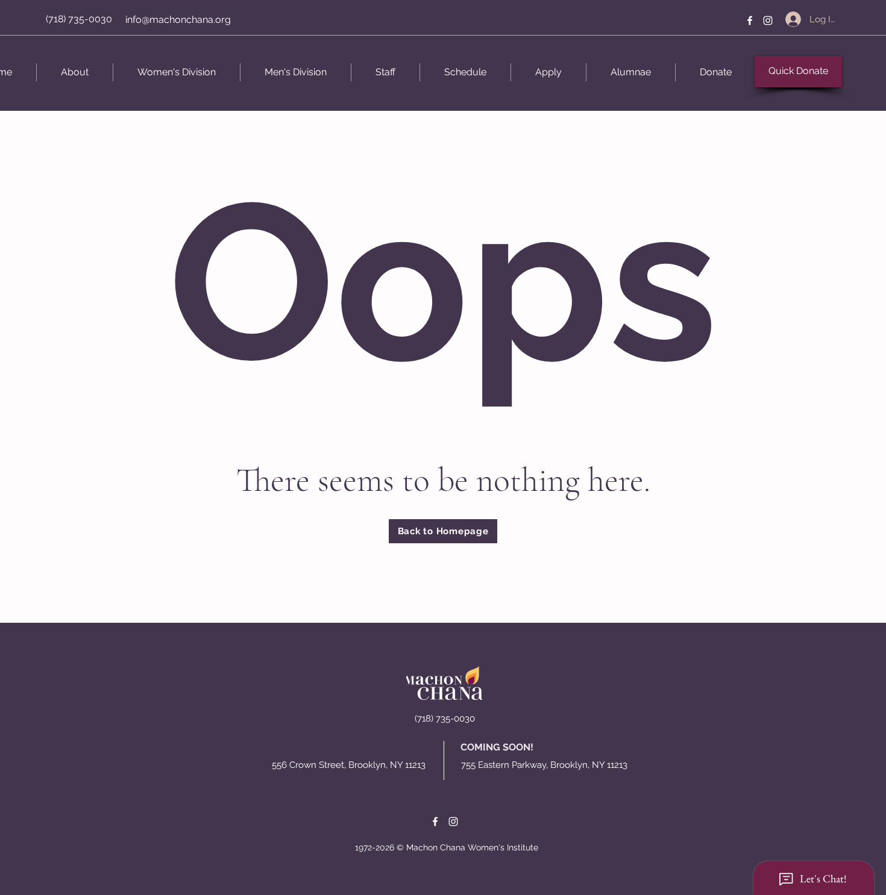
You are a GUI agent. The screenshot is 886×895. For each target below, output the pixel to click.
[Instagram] (768, 20)
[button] (75, 72)
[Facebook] (750, 20)
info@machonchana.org (178, 19)
